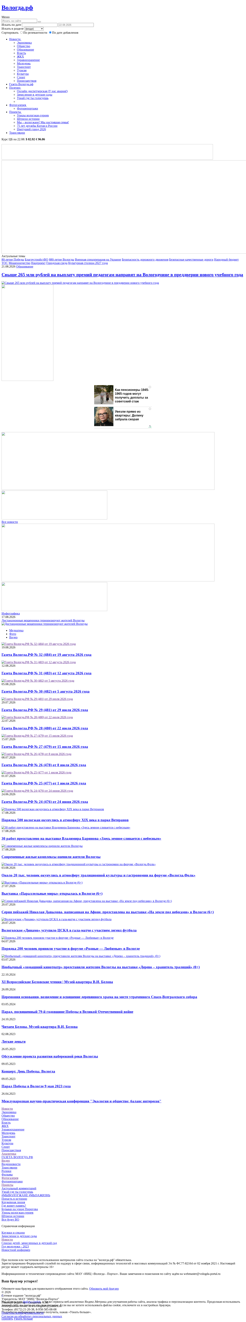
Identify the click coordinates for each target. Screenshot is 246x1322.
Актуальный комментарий (19, 1188)
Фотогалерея (18, 105)
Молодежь (24, 63)
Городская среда (56, 263)
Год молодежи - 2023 (15, 1246)
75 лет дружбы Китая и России (37, 125)
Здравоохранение (28, 60)
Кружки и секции (13, 1232)
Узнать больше (23, 1318)
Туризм (22, 70)
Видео (13, 637)
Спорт (21, 77)
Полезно (15, 87)
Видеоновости (11, 1164)
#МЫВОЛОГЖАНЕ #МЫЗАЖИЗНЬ (26, 1195)
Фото (12, 633)
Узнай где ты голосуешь (32, 98)
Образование (25, 49)
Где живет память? (14, 1205)
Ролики (6, 1171)
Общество (23, 46)
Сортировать (10, 32)
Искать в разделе (13, 28)
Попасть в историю (14, 1198)
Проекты (15, 112)
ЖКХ (20, 56)
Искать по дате (11, 24)
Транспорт (24, 67)
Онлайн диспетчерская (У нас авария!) (42, 91)
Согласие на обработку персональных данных (32, 1316)
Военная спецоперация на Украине (98, 259)
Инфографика (11, 613)
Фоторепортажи (27, 108)
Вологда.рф (17, 7)
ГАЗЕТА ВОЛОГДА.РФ (17, 1157)
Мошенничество (19, 263)
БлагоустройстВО (36, 259)
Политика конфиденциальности (23, 1312)
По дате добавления (65, 32)
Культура (23, 73)
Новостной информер (16, 1250)
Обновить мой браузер (104, 1288)
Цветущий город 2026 (31, 129)
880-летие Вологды (61, 259)
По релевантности (35, 32)
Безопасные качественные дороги (191, 259)
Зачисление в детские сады (34, 94)
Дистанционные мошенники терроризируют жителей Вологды (43, 620)
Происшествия (26, 80)
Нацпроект (38, 263)
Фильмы (7, 1174)
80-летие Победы (13, 259)
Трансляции (17, 132)
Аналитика (9, 1153)
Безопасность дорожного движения (145, 259)
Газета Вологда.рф (21, 84)
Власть (21, 53)
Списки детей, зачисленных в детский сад (29, 1243)
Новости (15, 39)
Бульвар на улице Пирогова (20, 1209)
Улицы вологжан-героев (33, 115)
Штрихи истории (28, 118)
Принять (7, 1318)
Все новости (10, 521)
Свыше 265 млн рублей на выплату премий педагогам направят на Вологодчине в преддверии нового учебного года (122, 274)
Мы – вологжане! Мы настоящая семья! (43, 122)
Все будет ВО (10, 1219)
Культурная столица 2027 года (88, 263)
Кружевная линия (13, 1202)
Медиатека (16, 630)
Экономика (24, 42)
